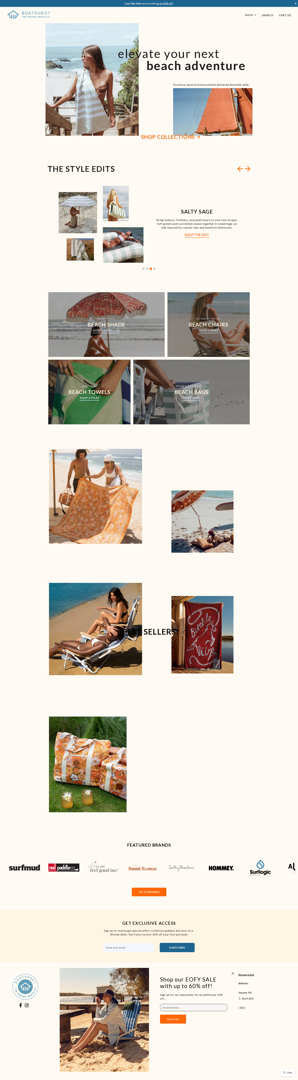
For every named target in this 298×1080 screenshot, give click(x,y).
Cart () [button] (285, 15)
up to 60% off (164, 3)
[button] (143, 269)
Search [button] (268, 15)
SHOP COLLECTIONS (168, 137)
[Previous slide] (240, 169)
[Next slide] (247, 169)
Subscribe (177, 947)
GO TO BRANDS (149, 892)
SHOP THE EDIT (197, 235)
